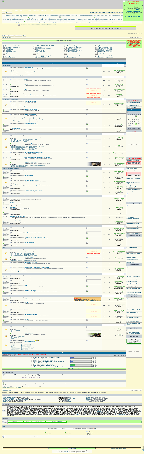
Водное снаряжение (29, 242)
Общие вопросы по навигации (30, 255)
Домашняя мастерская (26, 346)
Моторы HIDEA (8, 52)
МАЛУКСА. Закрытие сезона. (42, 44)
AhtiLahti (58, 413)
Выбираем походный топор (132, 314)
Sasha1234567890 (36, 406)
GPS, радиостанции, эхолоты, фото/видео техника (14, 247)
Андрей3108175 (31, 411)
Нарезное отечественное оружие (18, 149)
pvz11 (13, 411)
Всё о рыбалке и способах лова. (10, 99)
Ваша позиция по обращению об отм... (106, 46)
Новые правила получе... (119, 291)
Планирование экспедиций (35, 184)
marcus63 (130, 410)
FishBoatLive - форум (6, 37)
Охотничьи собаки (14, 141)
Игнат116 (50, 409)
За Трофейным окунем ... (119, 109)
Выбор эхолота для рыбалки (132, 321)
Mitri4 (93, 409)
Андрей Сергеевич (118, 126)
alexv (77, 408)
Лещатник (17, 413)
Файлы (118, 12)
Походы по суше (28, 175)
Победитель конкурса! (134, 163)
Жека (73, 411)
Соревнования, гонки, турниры (17, 75)
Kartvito (87, 413)
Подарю (26, 319)
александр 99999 (86, 411)
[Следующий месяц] (130, 125)
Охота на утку (119, 137)
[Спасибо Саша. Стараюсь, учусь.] (122, 230)
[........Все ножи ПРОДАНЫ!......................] (121, 317)
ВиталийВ (88, 397)
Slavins (11, 414)
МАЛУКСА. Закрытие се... (119, 70)
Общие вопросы (14, 198)
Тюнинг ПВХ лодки (9, 56)
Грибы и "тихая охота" (26, 344)
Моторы (22, 10)
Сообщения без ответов (7, 35)
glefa (34, 412)
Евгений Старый (133, 412)
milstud (124, 408)
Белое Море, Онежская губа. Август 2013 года (132, 180)
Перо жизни (27, 326)
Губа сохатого (39, 47)
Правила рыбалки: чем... (119, 276)
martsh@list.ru (105, 408)
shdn (26, 409)
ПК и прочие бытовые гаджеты (27, 347)
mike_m (9, 410)
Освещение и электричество (31, 227)
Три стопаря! (8, 55)
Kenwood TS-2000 (119, 207)
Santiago (118, 259)
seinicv (82, 412)
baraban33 (26, 414)
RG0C (37, 49)
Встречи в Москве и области (132, 105)
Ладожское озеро (119, 117)
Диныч (43, 409)
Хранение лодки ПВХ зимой (132, 294)
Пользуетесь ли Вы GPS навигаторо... (106, 57)
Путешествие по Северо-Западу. (133, 166)
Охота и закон (27, 280)
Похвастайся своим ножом (119, 152)
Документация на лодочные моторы (87, 18)
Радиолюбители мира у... (119, 221)
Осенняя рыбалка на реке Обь (132, 185)
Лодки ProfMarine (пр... (119, 298)
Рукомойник (39, 46)
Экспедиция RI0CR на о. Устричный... (43, 55)
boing (29, 406)
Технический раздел (29, 73)
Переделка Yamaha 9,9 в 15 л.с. (133, 278)
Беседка (4, 324)
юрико (118, 278)
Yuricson (117, 410)
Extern (83, 410)
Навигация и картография (30, 250)
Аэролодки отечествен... (119, 79)
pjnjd (15, 409)
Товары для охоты (14, 307)
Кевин (17, 407)
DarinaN (118, 159)
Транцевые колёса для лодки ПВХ (133, 292)
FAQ (96, 12)
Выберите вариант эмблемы (104, 53)
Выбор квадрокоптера (119, 268)
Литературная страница (90, 20)
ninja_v (21, 410)
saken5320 (76, 412)
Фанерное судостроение (127, 20)
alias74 (93, 406)
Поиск (122, 12)
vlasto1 (118, 119)
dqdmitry (17, 81)
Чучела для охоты (130, 262)
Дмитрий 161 (112, 412)
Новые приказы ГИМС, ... (119, 286)
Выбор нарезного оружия (131, 249)
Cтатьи (56, 16)
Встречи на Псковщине (131, 107)
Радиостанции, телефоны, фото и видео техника (36, 267)
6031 (70, 401)
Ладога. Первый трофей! (131, 168)
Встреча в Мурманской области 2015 (12, 45)
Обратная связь (101, 12)
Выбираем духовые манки (132, 260)
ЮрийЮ (118, 223)
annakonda (120, 409)
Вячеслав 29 (37, 409)
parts (26, 410)
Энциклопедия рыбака (30, 123)
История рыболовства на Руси (133, 233)
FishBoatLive (80, 452)
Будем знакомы (14, 71)
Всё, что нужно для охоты (132, 247)
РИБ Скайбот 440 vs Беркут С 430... (105, 48)
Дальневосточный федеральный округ (37, 119)
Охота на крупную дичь (16, 140)
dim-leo (89, 408)
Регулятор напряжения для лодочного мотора (132, 284)
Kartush (35, 408)
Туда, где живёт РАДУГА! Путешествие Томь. (131, 170)
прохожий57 (118, 178)
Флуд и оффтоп (24, 349)
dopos (118, 245)
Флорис (137, 414)
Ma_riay (101, 410)
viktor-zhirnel (33, 410)
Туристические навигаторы (16, 260)
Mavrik (40, 408)
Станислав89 (130, 414)
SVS (124, 411)
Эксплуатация (14, 337)
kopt (67, 414)
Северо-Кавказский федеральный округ (19, 121)
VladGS (62, 408)
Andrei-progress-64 (25, 407)
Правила (92, 12)
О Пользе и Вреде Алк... (119, 176)
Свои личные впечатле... (119, 198)
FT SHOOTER (22, 406)
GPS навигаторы (28, 257)
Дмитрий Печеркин (122, 412)
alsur (114, 409)
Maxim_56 (118, 317)
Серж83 (78, 411)
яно (93, 411)
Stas (110, 409)
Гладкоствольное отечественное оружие (19, 146)
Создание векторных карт (16, 254)
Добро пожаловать (7, 65)
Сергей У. (88, 400)
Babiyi (17, 317)
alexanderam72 (18, 414)
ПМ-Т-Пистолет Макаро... (119, 163)
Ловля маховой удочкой (131, 221)
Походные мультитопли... (119, 233)
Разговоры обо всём (29, 341)
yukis (31, 409)
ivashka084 (55, 414)
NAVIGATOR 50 (118, 165)
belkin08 (118, 91)
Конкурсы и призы (48, 22)
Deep (79, 410)
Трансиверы (13, 207)
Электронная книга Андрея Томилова (74, 50)
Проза (12, 331)
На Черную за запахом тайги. (132, 160)
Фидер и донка (14, 106)
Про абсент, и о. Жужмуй (41, 57)
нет (37, 413)
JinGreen (81, 413)
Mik (71, 406)
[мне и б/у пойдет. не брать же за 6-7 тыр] (121, 312)
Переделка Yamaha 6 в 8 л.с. (132, 279)
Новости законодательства (9, 273)
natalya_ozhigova (133, 408)
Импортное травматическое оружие (18, 166)
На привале (24, 141)
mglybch (136, 410)
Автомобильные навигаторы (30, 260)
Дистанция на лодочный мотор (133, 276)
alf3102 (26, 386)
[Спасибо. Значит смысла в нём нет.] (121, 259)
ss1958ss (88, 412)
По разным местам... (72, 54)
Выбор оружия (32, 147)
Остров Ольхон (119, 186)
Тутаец (61, 409)
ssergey (77, 414)
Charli (46, 386)
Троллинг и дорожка (23, 105)
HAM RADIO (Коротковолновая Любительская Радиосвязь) (16, 195)
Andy (69, 413)
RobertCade (111, 413)
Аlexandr (94, 414)
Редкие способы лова (23, 106)
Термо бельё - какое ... (119, 243)
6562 (68, 400)
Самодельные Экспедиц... (119, 228)
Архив (105, 15)
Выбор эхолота (73, 19)
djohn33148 (23, 412)
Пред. (70, 368)
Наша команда (18, 387)
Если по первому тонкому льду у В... (105, 47)
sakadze (20, 409)
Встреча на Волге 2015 (10, 57)
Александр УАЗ (53, 406)
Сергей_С (118, 293)
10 (78, 368)
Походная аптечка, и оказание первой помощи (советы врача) (133, 309)
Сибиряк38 (118, 139)
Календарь (113, 12)
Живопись (17, 330)
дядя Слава (118, 306)
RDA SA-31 (38, 52)
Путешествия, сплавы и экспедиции (11, 168)
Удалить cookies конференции (8, 387)
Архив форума (28, 74)
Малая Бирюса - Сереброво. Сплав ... (74, 48)
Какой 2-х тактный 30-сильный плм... (105, 52)
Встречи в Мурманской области (133, 102)
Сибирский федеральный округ (35, 118)
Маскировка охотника (131, 257)
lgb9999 (123, 410)
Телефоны (13, 271)
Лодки (16, 10)
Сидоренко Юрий (121, 414)
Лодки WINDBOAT (8, 53)
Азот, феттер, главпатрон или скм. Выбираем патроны (133, 251)
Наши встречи (43, 15)
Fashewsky (45, 406)
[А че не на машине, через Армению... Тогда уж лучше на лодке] (121, 193)
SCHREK (99, 409)
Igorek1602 (42, 386)
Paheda (119, 411)
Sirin (139, 413)
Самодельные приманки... (119, 103)
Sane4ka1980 (132, 413)
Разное (52, 10)
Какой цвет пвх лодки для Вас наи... (105, 50)
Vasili (112, 410)
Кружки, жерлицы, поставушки (132, 231)
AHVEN (18, 408)
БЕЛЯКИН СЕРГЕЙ (42, 411)
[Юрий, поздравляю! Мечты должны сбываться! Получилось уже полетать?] (122, 270)
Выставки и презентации (30, 71)
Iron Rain (106, 411)
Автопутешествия (22, 336)
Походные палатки (9, 54)
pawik (55, 412)
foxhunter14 (128, 409)
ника (81, 406)
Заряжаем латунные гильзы (132, 259)
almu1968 (83, 408)
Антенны (12, 202)
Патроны (12, 150)
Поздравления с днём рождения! (12, 44)
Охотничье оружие (29, 143)
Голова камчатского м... (119, 304)
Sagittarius (17, 173)
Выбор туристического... (119, 257)
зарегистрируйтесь (133, 11)
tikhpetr (118, 253)
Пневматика (31, 149)
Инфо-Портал (34, 15)
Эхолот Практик (119, 262)
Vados (107, 410)
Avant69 (74, 413)
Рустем (98, 406)
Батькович (45, 410)
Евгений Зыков (110, 414)
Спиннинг (13, 104)
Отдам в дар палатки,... (119, 320)
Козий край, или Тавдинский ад (133, 189)
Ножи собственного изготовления (10, 398)
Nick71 (76, 406)
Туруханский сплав (71, 56)
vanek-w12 (19, 411)
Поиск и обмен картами (29, 253)
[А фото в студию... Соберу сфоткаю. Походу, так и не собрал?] (121, 147)
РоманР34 (24, 413)
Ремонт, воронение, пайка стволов (36, 146)
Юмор (12, 346)
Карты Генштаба (89, 16)
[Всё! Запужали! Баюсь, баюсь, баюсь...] (123, 126)
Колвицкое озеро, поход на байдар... (74, 55)
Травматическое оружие (30, 162)
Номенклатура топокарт (83, 22)
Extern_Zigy (90, 410)
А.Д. (25, 411)
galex (30, 412)
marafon (50, 412)
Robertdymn (119, 413)
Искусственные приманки (119, 124)
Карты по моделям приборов (17, 255)
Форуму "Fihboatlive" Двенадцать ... (43, 53)
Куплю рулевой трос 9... (119, 310)
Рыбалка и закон (28, 276)
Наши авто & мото (28, 333)
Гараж (12, 336)
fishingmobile (96, 408)
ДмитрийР (50, 411)
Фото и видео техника (22, 271)
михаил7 (68, 409)
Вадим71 (105, 412)
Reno (50, 408)
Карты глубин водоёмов (123, 16)
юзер (11, 415)
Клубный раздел (28, 67)
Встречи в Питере (9, 49)
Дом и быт (13, 345)
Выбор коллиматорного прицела (133, 253)
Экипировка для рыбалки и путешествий (12, 225)
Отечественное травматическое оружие (19, 165)
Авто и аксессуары (30, 305)
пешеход (118, 147)
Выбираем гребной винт (131, 281)
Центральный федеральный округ (18, 118)
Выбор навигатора (109, 19)
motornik (15, 410)
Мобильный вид (72, 448)
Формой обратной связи (133, 16)
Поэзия (12, 330)
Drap (83, 409)
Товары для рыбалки (15, 306)
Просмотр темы (57, 368)
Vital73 (129, 411)
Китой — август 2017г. (40, 51)
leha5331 (44, 412)
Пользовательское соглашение (36, 19)
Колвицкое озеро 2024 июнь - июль (75, 46)
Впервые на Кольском (71, 57)
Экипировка (36, 10)
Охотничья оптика (33, 148)
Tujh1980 (56, 408)
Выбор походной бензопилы (132, 312)
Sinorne (105, 409)
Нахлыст (20, 104)
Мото (19, 337)
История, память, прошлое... (27, 348)
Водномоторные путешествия (31, 180)
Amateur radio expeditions (16, 221)
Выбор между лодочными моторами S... (106, 45)
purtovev (69, 412)
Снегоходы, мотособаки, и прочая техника (34, 237)
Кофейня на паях (9, 46)
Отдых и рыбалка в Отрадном (73, 53)
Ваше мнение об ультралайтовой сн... (106, 55)
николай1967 (43, 413)
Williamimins (10, 412)
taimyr (82, 414)
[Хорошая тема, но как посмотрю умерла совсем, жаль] (121, 91)
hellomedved (47, 414)
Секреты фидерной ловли (131, 220)
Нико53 (52, 410)
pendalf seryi (62, 412)
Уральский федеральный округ (35, 117)
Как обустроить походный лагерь (32, 232)
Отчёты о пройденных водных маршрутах (20, 184)
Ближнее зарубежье (33, 120)
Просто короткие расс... (119, 327)
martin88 (118, 131)
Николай (118, 112)
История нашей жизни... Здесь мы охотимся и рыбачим (38, 185)
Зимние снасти (14, 107)
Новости (108, 12)
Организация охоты (26, 140)
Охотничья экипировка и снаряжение (33, 152)
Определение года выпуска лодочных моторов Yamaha (132, 286)
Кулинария (13, 344)
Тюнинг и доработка (29, 94)
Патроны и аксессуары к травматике (37, 165)
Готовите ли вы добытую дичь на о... (105, 54)
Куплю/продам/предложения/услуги (11, 295)
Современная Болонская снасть (133, 223)
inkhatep (88, 399)
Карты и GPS (44, 10)
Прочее (27, 306)
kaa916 (61, 414)
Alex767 (64, 413)
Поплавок (13, 105)
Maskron (98, 413)
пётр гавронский (76, 409)
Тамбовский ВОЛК (115, 406)
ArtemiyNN (99, 411)
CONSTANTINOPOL (26, 408)
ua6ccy (94, 412)
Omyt (45, 408)
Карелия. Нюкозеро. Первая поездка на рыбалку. (132, 187)
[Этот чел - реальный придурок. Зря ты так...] (123, 288)
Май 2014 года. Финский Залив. (133, 178)
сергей (118, 264)
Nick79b (124, 406)
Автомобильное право (30, 290)
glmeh (23, 386)
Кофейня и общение (15, 72)
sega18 (71, 414)
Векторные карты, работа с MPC (133, 325)
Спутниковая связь (22, 270)
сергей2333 (50, 413)
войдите (137, 9)
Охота (10, 10)
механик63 (31, 413)
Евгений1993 (67, 411)
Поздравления (28, 72)
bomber (17, 412)
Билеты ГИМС (126, 18)
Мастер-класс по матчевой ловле (133, 226)
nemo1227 (9, 409)
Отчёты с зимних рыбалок (31, 109)
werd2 (88, 414)
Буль (118, 105)
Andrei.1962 (31, 386)
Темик (59, 400)
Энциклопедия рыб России (121, 22)
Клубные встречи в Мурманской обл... (13, 47)
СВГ (57, 410)
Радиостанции (14, 270)
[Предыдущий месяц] (136, 116)
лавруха (61, 406)
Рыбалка (4, 10)
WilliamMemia (136, 411)
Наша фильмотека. (119, 343)
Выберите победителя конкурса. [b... (105, 51)
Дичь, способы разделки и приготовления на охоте (37, 157)
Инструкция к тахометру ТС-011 (133, 288)
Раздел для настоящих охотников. (10, 133)
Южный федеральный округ (16, 120)
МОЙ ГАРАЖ (8, 48)
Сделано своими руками (30, 314)
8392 (70, 397)
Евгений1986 (58, 411)
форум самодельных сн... (119, 238)
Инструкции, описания (29, 254)
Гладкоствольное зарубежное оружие (18, 147)
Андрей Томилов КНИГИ (72, 51)
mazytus (119, 408)
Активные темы (18, 35)
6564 (69, 399)
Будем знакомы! (74, 15)
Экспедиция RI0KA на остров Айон (43, 56)
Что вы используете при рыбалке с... (105, 49)
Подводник (118, 154)
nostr (8, 411)
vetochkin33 (130, 406)
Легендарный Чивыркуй (72, 49)
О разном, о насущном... (26, 345)
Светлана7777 (10, 407)
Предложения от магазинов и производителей (35, 298)
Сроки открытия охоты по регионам (29, 139)
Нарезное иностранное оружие (17, 148)
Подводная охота (16, 128)
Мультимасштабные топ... (119, 251)
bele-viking (33, 414)
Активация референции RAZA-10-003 (44, 54)
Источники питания (14, 211)
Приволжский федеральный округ (18, 119)
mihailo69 (135, 409)
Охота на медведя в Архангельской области (131, 191)
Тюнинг (12, 338)
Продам (26, 302)
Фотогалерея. (8, 50)
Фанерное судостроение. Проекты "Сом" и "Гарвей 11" (133, 290)
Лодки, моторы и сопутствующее (18, 305)
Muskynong (113, 411)
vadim (99, 412)
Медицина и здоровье (15, 348)
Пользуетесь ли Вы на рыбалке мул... (106, 56)
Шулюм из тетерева (119, 157)
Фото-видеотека (14, 347)
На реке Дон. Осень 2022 (72, 52)
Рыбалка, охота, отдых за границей (33, 190)
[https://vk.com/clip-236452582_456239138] (122, 346)
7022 (74, 398)
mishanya (118, 240)
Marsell (88, 409)
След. (81, 368)
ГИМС (25, 285)
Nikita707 (105, 413)
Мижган (56, 409)
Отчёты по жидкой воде (30, 114)
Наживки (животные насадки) (132, 228)
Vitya (87, 401)
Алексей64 (118, 81)
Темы (24, 35)
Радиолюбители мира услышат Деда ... (44, 48)
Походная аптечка (44, 18)
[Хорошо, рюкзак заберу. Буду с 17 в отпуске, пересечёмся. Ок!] (122, 322)
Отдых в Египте (119, 191)
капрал (15, 406)
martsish (112, 408)
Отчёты (29, 10)
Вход (4, 12)
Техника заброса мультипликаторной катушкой (132, 218)
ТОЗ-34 (119, 145)
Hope (96, 410)
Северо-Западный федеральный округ (19, 117)
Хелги (62, 410)
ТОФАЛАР (118, 72)
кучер (67, 410)
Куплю (26, 309)
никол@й (73, 410)
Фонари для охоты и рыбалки (132, 310)
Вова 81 (118, 173)
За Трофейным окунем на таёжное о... (75, 47)
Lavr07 (92, 413)
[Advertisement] (133, 73)
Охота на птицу (14, 139)
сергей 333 (87, 406)
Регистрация (9, 12)
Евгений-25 (9, 413)
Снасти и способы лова (30, 101)
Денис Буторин (101, 414)
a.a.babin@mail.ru (70, 408)
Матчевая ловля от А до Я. (132, 225)
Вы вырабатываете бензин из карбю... (106, 44)
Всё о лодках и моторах (8, 77)
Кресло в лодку (119, 94)
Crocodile (118, 86)
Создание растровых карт (16, 253)
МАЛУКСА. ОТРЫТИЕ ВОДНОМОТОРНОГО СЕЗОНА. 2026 (15, 399)
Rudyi (126, 413)
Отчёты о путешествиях (54, 20)
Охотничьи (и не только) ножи (132, 317)
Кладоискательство (15, 349)
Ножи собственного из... (119, 315)
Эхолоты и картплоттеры (30, 262)
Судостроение (28, 89)
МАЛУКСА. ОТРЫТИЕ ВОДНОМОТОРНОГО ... (46, 45)
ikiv (39, 412)
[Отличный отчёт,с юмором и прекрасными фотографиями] (121, 173)
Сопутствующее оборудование (17, 216)
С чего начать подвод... (119, 129)
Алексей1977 (106, 406)
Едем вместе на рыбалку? (34, 121)
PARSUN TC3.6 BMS (40, 50)
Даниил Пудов (89, 398)
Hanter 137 (17, 154)
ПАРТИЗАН (118, 283)
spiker (67, 406)
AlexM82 (118, 300)
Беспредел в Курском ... (119, 281)
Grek (118, 96)
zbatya (39, 410)
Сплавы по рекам (28, 170)
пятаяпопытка (118, 346)
